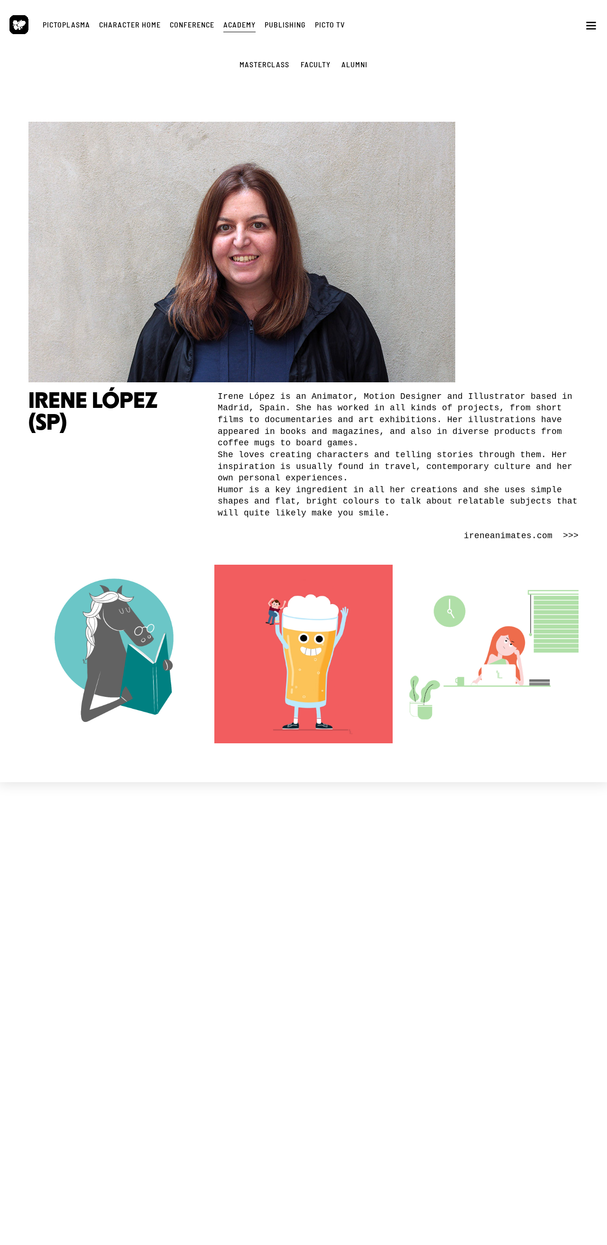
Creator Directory (372, 923)
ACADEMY (234, 968)
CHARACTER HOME (372, 884)
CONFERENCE (234, 884)
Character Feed (373, 915)
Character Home (130, 24)
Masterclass (234, 991)
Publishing (285, 24)
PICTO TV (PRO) (373, 967)
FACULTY (316, 64)
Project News (95, 906)
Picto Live (373, 997)
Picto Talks (372, 989)
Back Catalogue (511, 915)
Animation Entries (234, 941)
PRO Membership (373, 1006)
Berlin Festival (234, 915)
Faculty (234, 999)
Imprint (95, 997)
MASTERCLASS (264, 64)
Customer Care (511, 923)
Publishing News (511, 906)
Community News (372, 906)
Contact (95, 1006)
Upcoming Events (234, 907)
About (95, 915)
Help (373, 940)
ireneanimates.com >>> (521, 536)
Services (95, 923)
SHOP (511, 884)
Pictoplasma (66, 24)
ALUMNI (354, 64)
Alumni (234, 1008)
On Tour (234, 933)
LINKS (95, 967)
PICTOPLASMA (95, 884)
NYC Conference (234, 924)
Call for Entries (373, 932)
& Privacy (104, 989)
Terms (83, 989)
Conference (192, 24)
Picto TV (330, 24)
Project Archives (95, 940)
